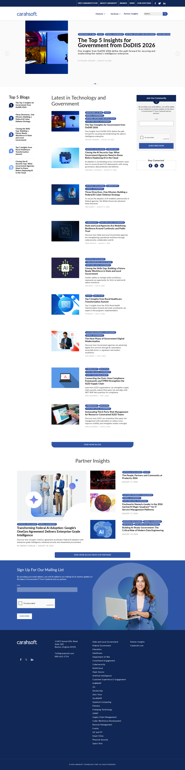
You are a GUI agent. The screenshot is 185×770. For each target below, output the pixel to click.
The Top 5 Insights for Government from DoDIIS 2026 (116, 43)
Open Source (98, 672)
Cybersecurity (112, 149)
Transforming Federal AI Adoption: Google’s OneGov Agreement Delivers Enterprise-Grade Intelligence (48, 532)
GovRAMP (97, 698)
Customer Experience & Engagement (100, 332)
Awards (123, 3)
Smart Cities (98, 736)
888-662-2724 (62, 657)
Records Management (102, 725)
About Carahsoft (108, 3)
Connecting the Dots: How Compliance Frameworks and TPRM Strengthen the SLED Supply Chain (104, 381)
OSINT (95, 713)
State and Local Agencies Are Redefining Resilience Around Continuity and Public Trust (105, 228)
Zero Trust (97, 695)
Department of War (86, 34)
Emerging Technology (102, 710)
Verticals (115, 14)
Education (104, 369)
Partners (96, 706)
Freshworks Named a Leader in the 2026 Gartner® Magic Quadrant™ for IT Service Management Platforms (142, 507)
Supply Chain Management (97, 375)
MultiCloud (128, 524)
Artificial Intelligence (95, 149)
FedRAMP (96, 683)
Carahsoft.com (136, 646)
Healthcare (98, 295)
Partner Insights (131, 14)
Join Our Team (144, 3)
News (132, 3)
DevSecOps (97, 691)
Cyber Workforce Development (99, 262)
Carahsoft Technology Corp (86, 764)
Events (100, 34)
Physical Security (100, 740)
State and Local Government (169, 34)
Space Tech (97, 744)
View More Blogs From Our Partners (92, 555)
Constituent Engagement (103, 661)
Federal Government (113, 34)
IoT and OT (97, 732)
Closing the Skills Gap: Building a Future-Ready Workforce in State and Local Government (105, 271)
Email (156, 119)
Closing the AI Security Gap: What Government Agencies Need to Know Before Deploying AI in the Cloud (104, 155)
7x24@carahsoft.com (64, 653)
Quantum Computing (101, 702)
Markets (100, 14)
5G (93, 687)
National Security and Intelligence (139, 34)
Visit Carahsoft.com (87, 3)
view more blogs (92, 445)
